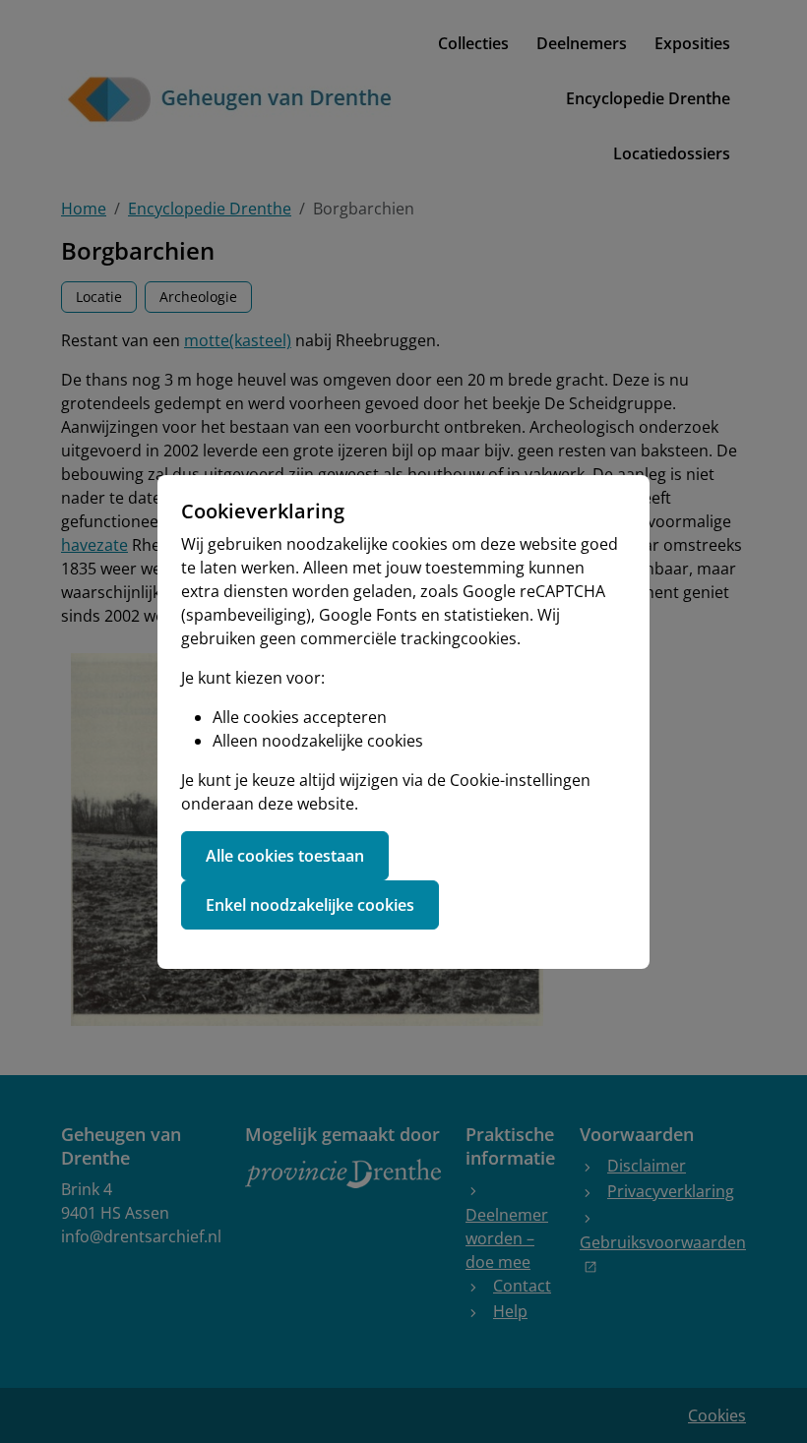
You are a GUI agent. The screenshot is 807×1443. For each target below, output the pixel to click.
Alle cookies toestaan (285, 856)
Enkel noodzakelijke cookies (310, 905)
